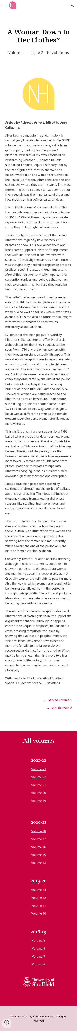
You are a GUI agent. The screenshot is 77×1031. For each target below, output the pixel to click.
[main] (38, 36)
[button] (4, 5)
